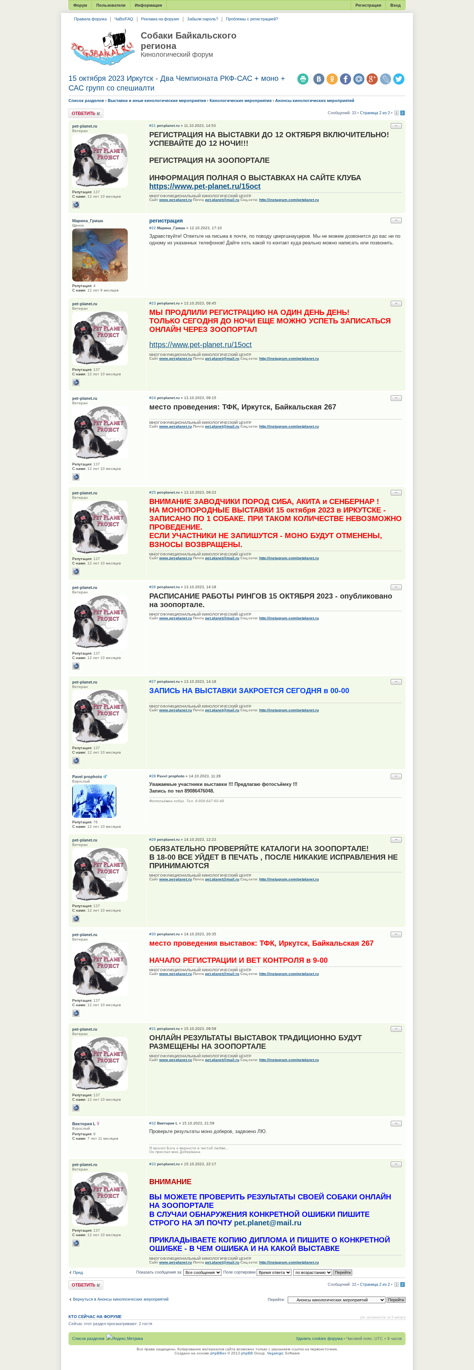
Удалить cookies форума (319, 1338)
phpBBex (218, 1353)
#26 (152, 587)
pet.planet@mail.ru (222, 200)
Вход (395, 5)
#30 (152, 934)
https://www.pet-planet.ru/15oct (205, 186)
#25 (152, 492)
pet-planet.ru (168, 126)
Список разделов (86, 100)
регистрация (166, 220)
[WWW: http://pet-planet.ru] (76, 204)
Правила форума (90, 19)
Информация (148, 5)
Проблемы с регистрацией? (252, 19)
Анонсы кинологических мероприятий (314, 100)
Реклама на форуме (160, 19)
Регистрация (368, 5)
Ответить (77, 111)
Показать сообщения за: (159, 1272)
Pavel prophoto (170, 776)
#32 (152, 1123)
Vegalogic (275, 1353)
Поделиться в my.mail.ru (358, 79)
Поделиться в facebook (345, 79)
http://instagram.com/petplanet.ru (289, 200)
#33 (152, 1164)
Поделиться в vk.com (318, 79)
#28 (152, 776)
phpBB (247, 1353)
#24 (152, 398)
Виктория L (167, 1123)
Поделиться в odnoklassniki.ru (332, 79)
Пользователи (111, 5)
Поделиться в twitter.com (398, 79)
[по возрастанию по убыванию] (323, 1272)
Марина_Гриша (171, 228)
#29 (152, 839)
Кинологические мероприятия (240, 100)
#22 (152, 228)
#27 (152, 681)
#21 (152, 126)
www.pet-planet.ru (175, 200)
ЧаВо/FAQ (123, 19)
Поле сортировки (240, 1272)
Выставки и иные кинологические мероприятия (157, 100)
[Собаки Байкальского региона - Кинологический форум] (102, 47)
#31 (152, 1029)
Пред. (78, 1272)
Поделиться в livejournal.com (385, 79)
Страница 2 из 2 (375, 113)
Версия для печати (302, 79)
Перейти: (276, 1299)
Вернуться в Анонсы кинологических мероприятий (120, 1299)
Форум (80, 5)
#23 (152, 303)
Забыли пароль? (202, 19)
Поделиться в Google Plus (372, 79)
